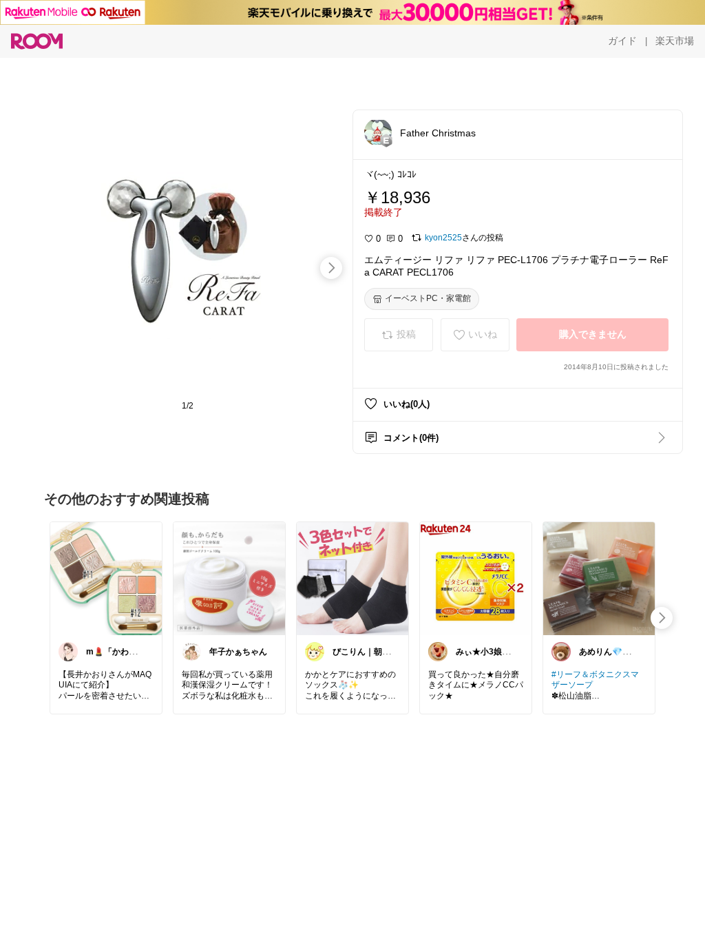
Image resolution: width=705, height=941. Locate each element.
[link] (106, 578)
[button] (378, 132)
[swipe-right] (331, 268)
